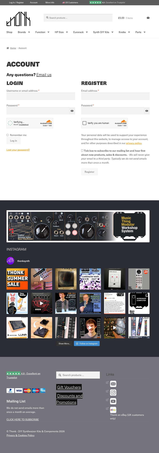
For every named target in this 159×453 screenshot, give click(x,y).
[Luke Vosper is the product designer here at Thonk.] (90, 327)
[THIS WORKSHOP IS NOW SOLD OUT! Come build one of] (66, 303)
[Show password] (72, 110)
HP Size (59, 32)
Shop (9, 32)
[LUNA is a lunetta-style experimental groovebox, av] (17, 327)
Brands (22, 32)
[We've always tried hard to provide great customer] (114, 303)
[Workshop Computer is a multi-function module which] (139, 303)
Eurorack (78, 32)
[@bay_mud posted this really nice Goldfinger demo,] (41, 279)
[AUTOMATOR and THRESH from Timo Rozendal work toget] (66, 327)
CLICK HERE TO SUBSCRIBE (23, 419)
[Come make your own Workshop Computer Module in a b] (90, 303)
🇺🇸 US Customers (70, 2)
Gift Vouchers (69, 387)
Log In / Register (16, 2)
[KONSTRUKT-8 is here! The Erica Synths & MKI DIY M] (41, 303)
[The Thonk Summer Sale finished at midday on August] (17, 279)
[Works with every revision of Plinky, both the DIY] (41, 327)
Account (33, 2)
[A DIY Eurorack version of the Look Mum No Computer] (114, 327)
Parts (138, 32)
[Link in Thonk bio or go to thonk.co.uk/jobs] (90, 279)
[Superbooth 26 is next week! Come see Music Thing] (17, 303)
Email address (95, 90)
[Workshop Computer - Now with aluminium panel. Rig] (139, 279)
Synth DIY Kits (101, 32)
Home (13, 48)
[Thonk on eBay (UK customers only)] (130, 410)
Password (18, 105)
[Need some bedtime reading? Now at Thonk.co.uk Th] (114, 279)
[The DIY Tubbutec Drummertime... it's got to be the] (139, 327)
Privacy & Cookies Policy (20, 435)
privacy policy (133, 143)
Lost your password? (18, 149)
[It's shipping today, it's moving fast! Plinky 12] (66, 279)
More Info (49, 2)
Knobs (122, 32)
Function (40, 32)
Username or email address (28, 90)
